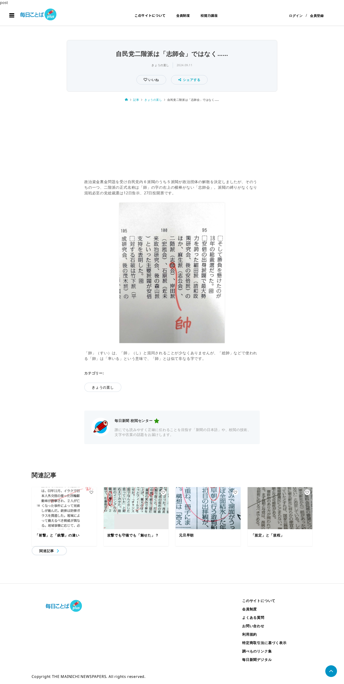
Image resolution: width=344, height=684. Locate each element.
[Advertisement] (172, 141)
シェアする (191, 79)
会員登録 (317, 15)
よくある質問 (253, 617)
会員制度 (183, 15)
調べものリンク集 (257, 651)
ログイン (296, 15)
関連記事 (46, 550)
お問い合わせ (253, 625)
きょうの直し (160, 65)
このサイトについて (150, 15)
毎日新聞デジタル (257, 659)
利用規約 (249, 634)
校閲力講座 (209, 15)
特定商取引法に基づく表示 (264, 642)
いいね (153, 79)
